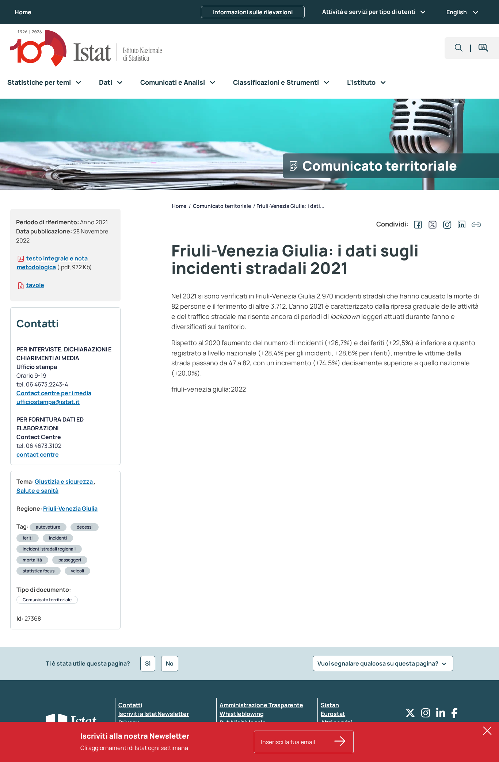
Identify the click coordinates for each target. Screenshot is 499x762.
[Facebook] (454, 714)
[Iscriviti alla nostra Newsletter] (340, 742)
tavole (35, 285)
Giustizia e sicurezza (64, 481)
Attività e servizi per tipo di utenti (368, 12)
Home (23, 12)
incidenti (58, 538)
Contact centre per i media (53, 393)
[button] (459, 48)
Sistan (330, 705)
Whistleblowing (242, 714)
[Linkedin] (440, 714)
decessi (84, 527)
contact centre (37, 454)
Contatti (130, 705)
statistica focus (38, 571)
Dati (105, 82)
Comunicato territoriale (47, 600)
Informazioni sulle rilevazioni (253, 12)
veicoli (77, 571)
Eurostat (333, 714)
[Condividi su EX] (431, 224)
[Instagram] (425, 714)
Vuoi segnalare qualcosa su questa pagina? (378, 663)
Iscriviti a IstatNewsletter (153, 714)
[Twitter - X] (410, 714)
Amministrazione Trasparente (261, 705)
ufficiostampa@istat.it (48, 402)
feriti (28, 538)
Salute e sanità (37, 491)
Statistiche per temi (39, 82)
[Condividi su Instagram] (445, 224)
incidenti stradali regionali (49, 549)
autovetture (48, 527)
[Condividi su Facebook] (416, 224)
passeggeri (69, 560)
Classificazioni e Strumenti (276, 82)
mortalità (32, 560)
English (456, 12)
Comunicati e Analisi (172, 82)
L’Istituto (361, 82)
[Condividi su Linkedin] (460, 224)
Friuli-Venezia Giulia (70, 508)
